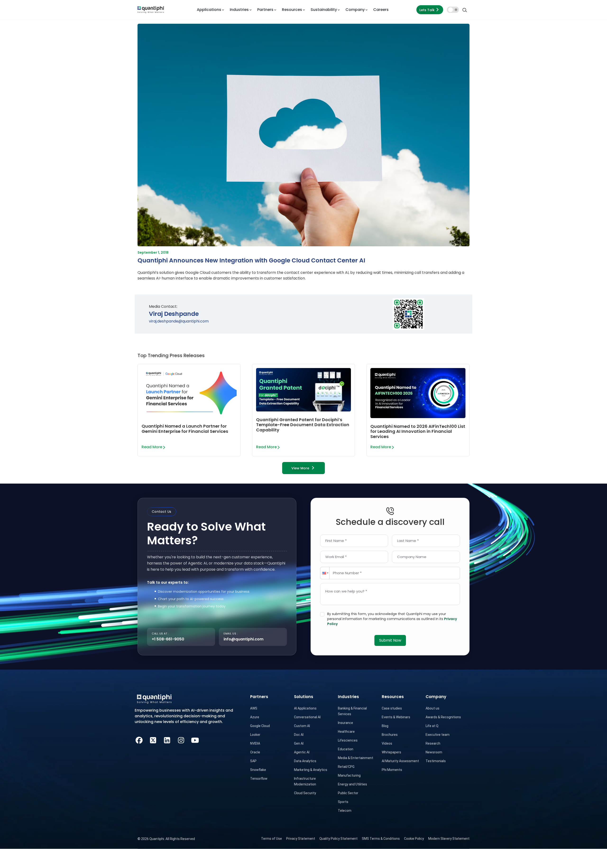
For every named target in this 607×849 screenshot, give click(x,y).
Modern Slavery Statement (448, 838)
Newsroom (434, 752)
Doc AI (299, 735)
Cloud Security (305, 793)
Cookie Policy (414, 838)
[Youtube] (195, 739)
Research (433, 743)
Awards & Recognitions (443, 717)
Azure (254, 717)
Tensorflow (258, 778)
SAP (253, 761)
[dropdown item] (151, 9)
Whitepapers (391, 752)
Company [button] (355, 9)
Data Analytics (305, 761)
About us (432, 708)
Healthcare (346, 731)
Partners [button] (265, 9)
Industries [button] (239, 9)
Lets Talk (427, 10)
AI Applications (305, 708)
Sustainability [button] (324, 9)
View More (300, 468)
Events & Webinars (396, 717)
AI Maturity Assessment (400, 761)
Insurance (345, 723)
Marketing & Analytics (310, 770)
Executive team (438, 735)
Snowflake (258, 770)
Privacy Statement (300, 838)
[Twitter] (153, 739)
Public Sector (348, 793)
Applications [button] (209, 9)
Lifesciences (348, 740)
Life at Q (432, 726)
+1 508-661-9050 (168, 639)
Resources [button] (292, 9)
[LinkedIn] (167, 739)
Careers (381, 9)
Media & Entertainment (355, 758)
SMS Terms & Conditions (381, 838)
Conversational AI (307, 717)
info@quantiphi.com (243, 639)
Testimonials (436, 761)
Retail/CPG (346, 767)
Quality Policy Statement (338, 838)
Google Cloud (260, 726)
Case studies (392, 708)
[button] (324, 573)
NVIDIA (255, 743)
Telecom (344, 810)
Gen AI (299, 743)
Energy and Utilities (352, 784)
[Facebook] (139, 739)
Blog (385, 726)
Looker (255, 735)
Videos (387, 743)
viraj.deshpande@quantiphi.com (179, 321)
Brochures (390, 735)
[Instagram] (181, 739)
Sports (343, 802)
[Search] (464, 9)
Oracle (255, 752)
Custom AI (302, 726)
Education (345, 749)
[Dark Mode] (453, 10)
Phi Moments (392, 770)
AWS (253, 708)
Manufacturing (349, 775)
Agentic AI (301, 752)
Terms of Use (271, 838)
